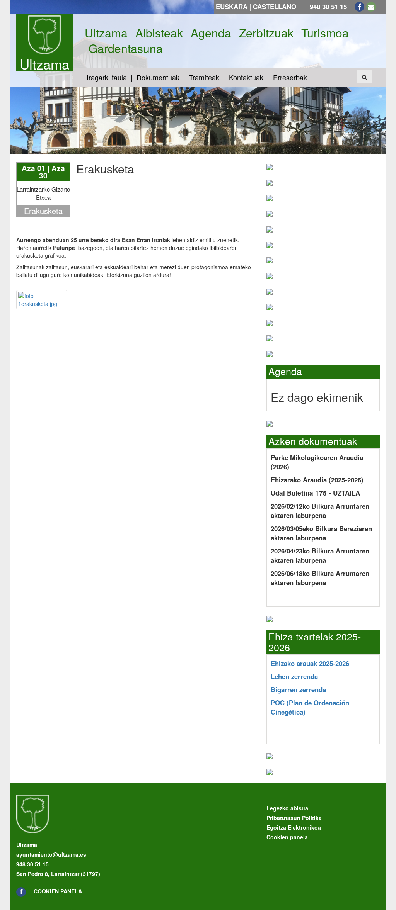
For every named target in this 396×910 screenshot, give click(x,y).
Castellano (274, 6)
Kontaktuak (246, 77)
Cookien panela (58, 891)
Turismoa (325, 33)
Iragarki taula (107, 77)
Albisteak (159, 33)
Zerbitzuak (266, 33)
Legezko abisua (287, 808)
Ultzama (44, 63)
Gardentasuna (126, 48)
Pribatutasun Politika (294, 818)
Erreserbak (290, 77)
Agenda (211, 33)
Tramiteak (204, 77)
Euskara (232, 6)
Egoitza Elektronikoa (293, 827)
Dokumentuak (158, 77)
